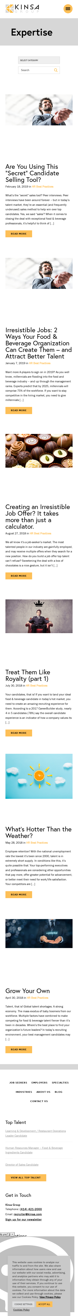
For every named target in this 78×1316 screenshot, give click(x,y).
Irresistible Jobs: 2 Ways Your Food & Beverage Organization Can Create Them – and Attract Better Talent (38, 342)
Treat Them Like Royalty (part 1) (27, 675)
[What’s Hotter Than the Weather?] (39, 783)
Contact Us (39, 1101)
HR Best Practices (42, 186)
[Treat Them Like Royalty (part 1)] (39, 626)
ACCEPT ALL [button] (44, 1304)
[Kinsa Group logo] (22, 9)
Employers (40, 1082)
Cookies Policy (21, 1309)
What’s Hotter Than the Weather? (38, 832)
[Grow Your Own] (39, 945)
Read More (19, 233)
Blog (58, 1091)
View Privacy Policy (50, 1297)
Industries (24, 1091)
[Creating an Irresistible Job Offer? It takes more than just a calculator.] (39, 461)
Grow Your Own (27, 990)
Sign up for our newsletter (23, 1219)
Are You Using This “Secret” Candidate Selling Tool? (32, 173)
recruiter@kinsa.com (28, 1214)
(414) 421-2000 (31, 1209)
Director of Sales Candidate (21, 1164)
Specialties (60, 1082)
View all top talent (26, 1177)
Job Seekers (18, 1082)
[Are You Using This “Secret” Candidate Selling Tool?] (39, 121)
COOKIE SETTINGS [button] (23, 1304)
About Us (43, 1091)
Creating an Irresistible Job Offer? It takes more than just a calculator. (37, 516)
